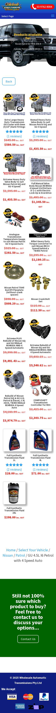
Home (11, 550)
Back (9, 81)
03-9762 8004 (44, 6)
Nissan (8, 555)
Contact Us (28, 639)
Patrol (20, 555)
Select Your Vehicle (33, 550)
